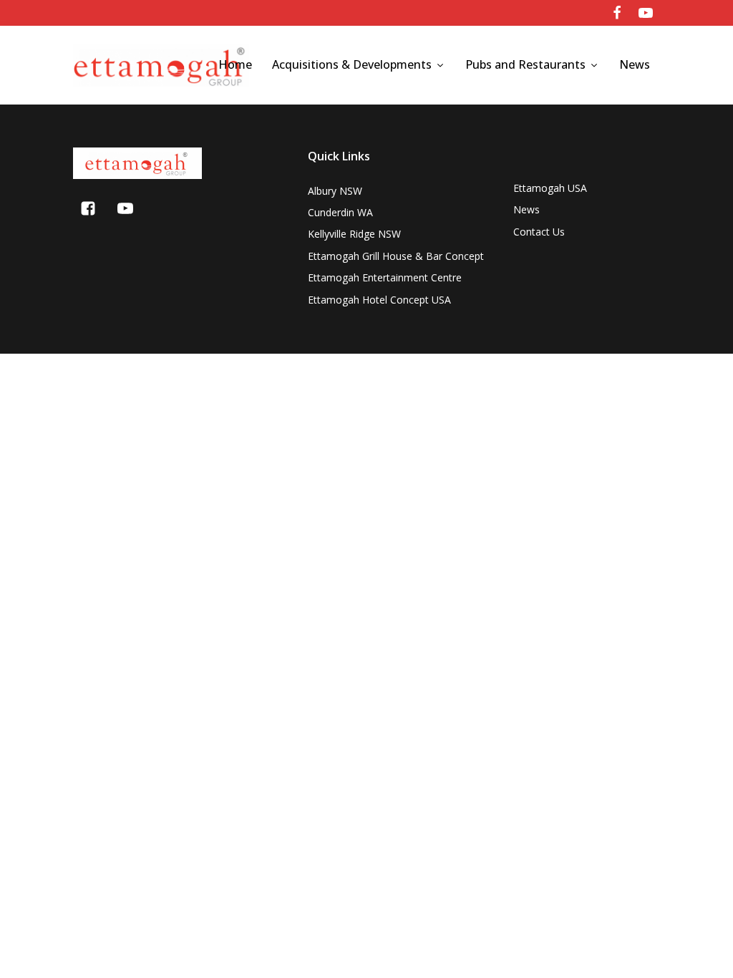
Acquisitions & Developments (352, 64)
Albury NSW (335, 191)
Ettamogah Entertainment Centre (385, 277)
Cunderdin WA (340, 212)
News (634, 64)
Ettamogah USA (550, 188)
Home (235, 64)
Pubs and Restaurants (525, 64)
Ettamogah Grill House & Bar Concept (396, 256)
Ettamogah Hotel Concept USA (379, 299)
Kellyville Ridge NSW (354, 234)
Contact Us (539, 231)
